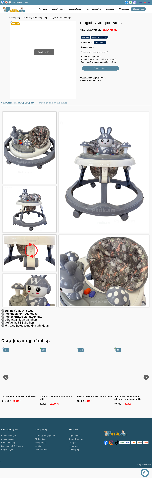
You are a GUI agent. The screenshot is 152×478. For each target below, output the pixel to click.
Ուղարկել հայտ (100, 68)
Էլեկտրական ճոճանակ (12, 446)
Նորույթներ (74, 446)
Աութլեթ (72, 443)
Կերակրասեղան (8, 435)
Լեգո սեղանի (41, 450)
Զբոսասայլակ (7, 439)
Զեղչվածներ (138, 9)
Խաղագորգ (40, 443)
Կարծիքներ (74, 450)
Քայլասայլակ (7, 450)
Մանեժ (38, 446)
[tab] (17, 103)
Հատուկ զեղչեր (76, 439)
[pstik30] (44, 60)
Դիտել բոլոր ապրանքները (35, 18)
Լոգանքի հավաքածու (45, 435)
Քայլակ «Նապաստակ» (60, 18)
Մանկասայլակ (8, 443)
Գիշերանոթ (40, 439)
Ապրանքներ (74, 435)
